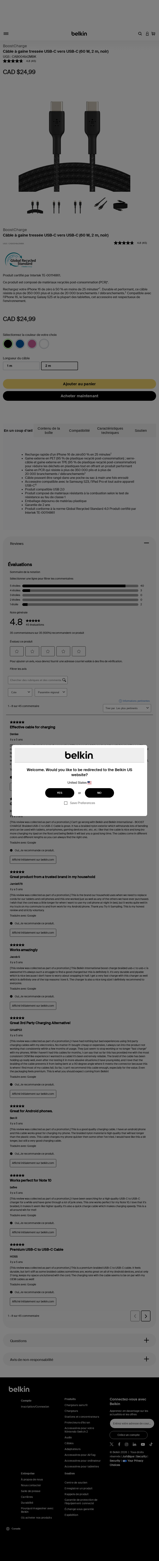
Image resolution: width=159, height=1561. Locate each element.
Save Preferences (82, 803)
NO (99, 793)
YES (59, 793)
